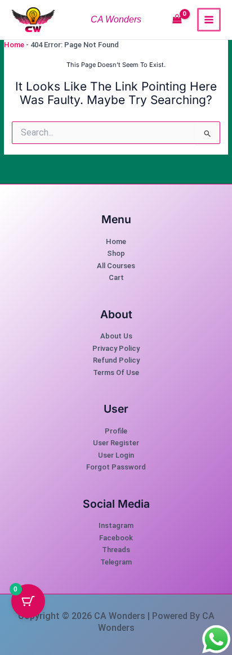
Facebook (116, 538)
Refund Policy (116, 360)
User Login (116, 455)
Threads (116, 549)
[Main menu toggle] (209, 19)
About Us (116, 336)
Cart (116, 277)
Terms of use (116, 372)
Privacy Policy (116, 348)
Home (14, 44)
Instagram (116, 525)
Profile (116, 431)
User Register (116, 443)
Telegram (116, 562)
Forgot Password (116, 467)
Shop (116, 253)
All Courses (116, 265)
